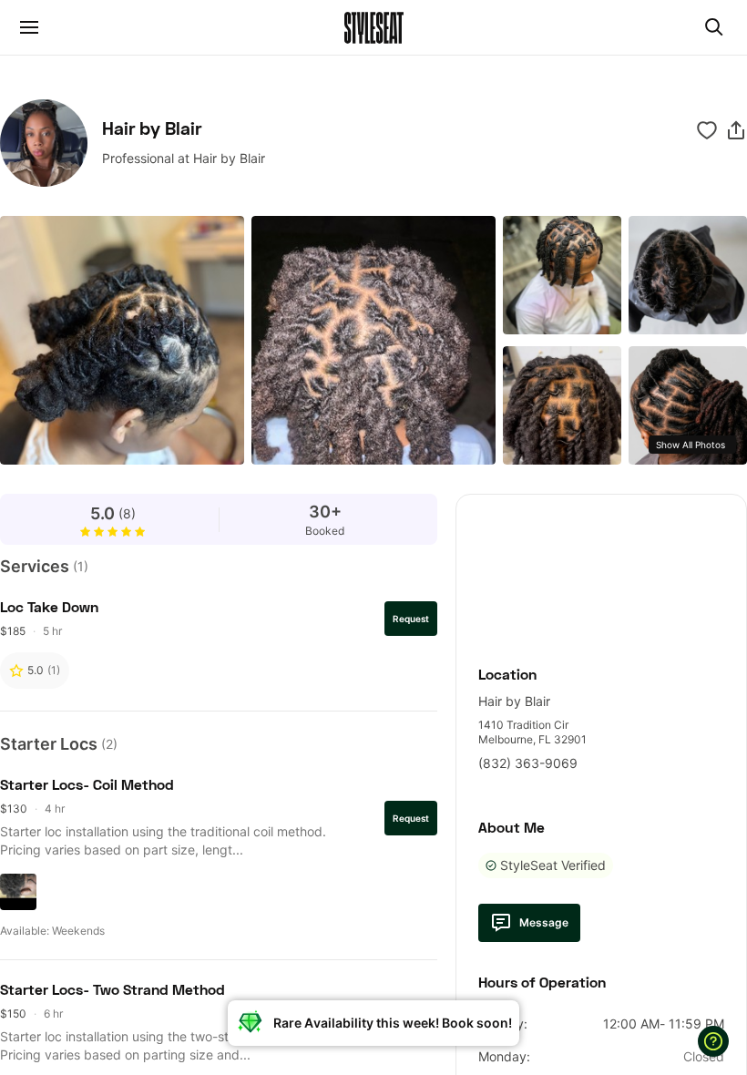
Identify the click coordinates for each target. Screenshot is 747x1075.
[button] (736, 130)
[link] (601, 570)
